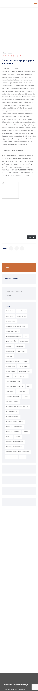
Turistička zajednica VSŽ (13, 396)
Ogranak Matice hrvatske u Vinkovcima (16, 361)
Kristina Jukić (20, 346)
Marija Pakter (21, 351)
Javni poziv (9, 346)
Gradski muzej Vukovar (12, 331)
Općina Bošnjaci (10, 366)
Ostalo (10, 53)
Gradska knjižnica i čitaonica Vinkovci (16, 326)
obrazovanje (9, 356)
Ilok (26, 336)
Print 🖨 (31, 237)
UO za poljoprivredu (11, 411)
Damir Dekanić (22, 311)
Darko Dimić (9, 316)
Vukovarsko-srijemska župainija (14, 441)
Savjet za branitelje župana (13, 381)
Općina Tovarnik (10, 371)
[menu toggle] (35, 3)
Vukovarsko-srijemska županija (14, 446)
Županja (23, 456)
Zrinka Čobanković (11, 456)
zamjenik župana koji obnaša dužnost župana (18, 451)
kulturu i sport (10, 351)
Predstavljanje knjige (24, 371)
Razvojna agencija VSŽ (21, 376)
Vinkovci (26, 431)
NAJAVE (9, 295)
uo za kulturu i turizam (12, 401)
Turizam (26, 396)
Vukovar (18, 436)
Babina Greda (9, 311)
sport (28, 386)
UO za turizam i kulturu (12, 416)
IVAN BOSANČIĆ (11, 341)
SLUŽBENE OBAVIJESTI (14, 291)
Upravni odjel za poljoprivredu (14, 426)
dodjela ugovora (21, 316)
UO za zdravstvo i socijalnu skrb (14, 421)
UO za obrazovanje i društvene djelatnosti (17, 406)
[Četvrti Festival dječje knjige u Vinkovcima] (11, 248)
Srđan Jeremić (10, 391)
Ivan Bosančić (24, 341)
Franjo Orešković (10, 321)
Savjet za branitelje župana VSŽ (14, 386)
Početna (4, 53)
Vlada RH (8, 436)
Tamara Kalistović (22, 391)
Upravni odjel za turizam (12, 431)
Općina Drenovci (23, 366)
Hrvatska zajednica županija (13, 336)
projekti (8, 376)
